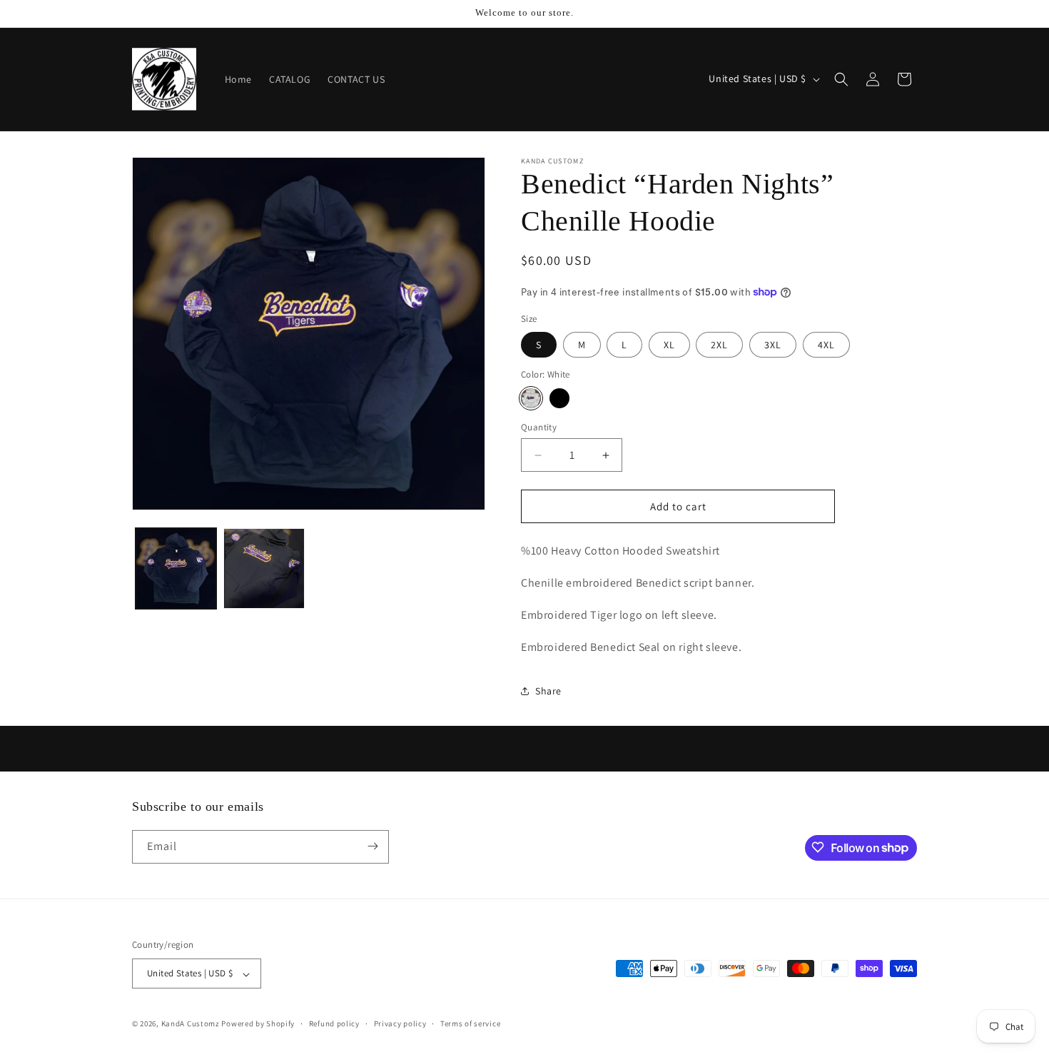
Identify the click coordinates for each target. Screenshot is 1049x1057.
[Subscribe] (372, 846)
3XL (772, 344)
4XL (826, 344)
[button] (841, 79)
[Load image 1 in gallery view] (176, 568)
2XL (719, 344)
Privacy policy (400, 1023)
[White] (531, 398)
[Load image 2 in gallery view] (263, 568)
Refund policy (334, 1023)
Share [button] (548, 690)
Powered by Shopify (258, 1024)
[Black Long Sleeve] (559, 398)
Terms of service (470, 1023)
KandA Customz (190, 1024)
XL (669, 344)
